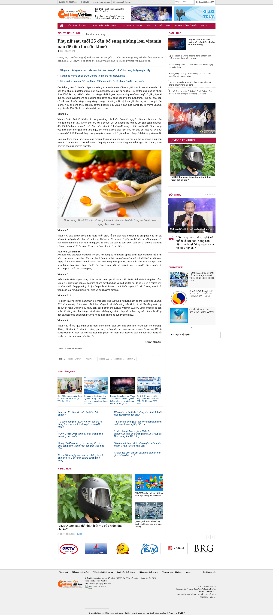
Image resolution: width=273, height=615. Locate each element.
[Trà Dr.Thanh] (123, 548)
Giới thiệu (204, 597)
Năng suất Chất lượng (158, 26)
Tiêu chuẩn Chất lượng (104, 26)
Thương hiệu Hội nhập (185, 26)
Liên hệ (86, 2)
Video (203, 26)
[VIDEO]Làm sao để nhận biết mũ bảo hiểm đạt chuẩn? (90, 527)
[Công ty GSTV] (69, 548)
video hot (64, 468)
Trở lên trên (208, 572)
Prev (208, 537)
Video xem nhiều (184, 140)
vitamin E (131, 359)
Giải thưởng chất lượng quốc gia (137, 613)
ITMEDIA (181, 613)
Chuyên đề (176, 267)
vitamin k (90, 359)
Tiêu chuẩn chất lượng (114, 613)
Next (212, 537)
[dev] (96, 548)
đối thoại (175, 194)
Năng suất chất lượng (96, 613)
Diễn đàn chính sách (77, 26)
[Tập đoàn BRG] (203, 548)
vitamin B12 (104, 359)
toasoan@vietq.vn (123, 2)
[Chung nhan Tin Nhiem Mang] (136, 593)
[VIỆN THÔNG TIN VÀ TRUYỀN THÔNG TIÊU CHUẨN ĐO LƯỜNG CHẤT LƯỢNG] (150, 548)
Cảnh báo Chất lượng (131, 26)
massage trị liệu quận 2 (181, 334)
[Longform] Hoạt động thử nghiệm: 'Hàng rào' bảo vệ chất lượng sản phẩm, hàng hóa (110, 17)
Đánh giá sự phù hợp (158, 613)
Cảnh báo (175, 33)
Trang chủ (63, 572)
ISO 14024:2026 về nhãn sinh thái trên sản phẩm (109, 10)
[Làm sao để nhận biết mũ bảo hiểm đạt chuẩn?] (95, 498)
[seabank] (177, 548)
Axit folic (118, 359)
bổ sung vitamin (74, 359)
